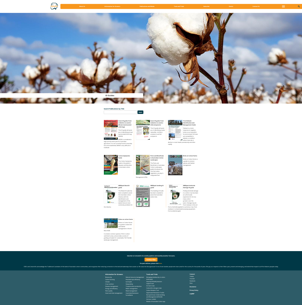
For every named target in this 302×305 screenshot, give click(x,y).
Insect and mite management (113, 293)
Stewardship (129, 284)
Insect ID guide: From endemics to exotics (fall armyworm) (157, 123)
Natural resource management (135, 277)
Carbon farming (110, 279)
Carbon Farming (122, 12)
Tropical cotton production (134, 286)
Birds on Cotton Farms (190, 156)
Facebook (192, 281)
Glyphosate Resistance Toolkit (155, 293)
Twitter (192, 276)
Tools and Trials (179, 6)
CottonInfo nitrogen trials (154, 288)
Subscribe (206, 6)
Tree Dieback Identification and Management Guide (189, 123)
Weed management (131, 291)
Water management (131, 288)
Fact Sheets (174, 10)
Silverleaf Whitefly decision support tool (237, 12)
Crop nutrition (109, 284)
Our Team (66, 10)
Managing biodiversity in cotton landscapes (238, 10)
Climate (107, 282)
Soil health (129, 282)
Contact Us (256, 6)
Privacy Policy (194, 290)
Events (231, 6)
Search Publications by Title (114, 109)
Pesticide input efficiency (133, 279)
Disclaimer (193, 287)
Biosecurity (120, 10)
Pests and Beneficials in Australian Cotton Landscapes (157, 158)
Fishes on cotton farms (125, 219)
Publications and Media (147, 6)
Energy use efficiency (111, 288)
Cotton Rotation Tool (152, 290)
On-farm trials (150, 286)
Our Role (65, 12)
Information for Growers (112, 6)
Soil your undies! (151, 299)
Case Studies (175, 12)
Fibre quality (108, 291)
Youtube (192, 279)
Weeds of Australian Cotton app (155, 301)
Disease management (111, 286)
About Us (82, 6)
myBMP (192, 294)
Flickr (191, 283)
